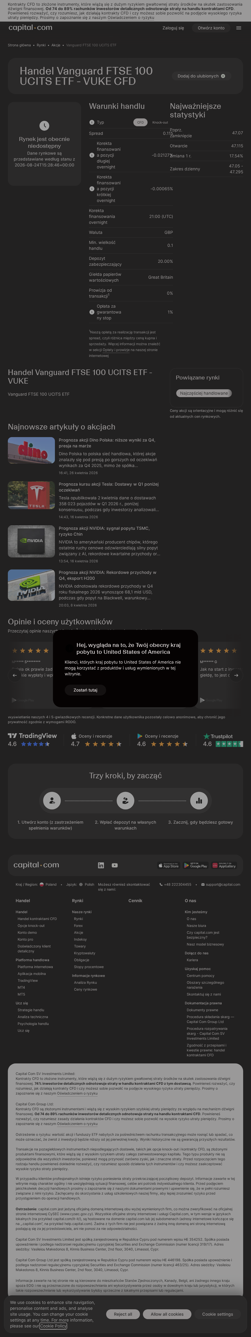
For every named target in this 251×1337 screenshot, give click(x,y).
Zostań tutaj (85, 690)
